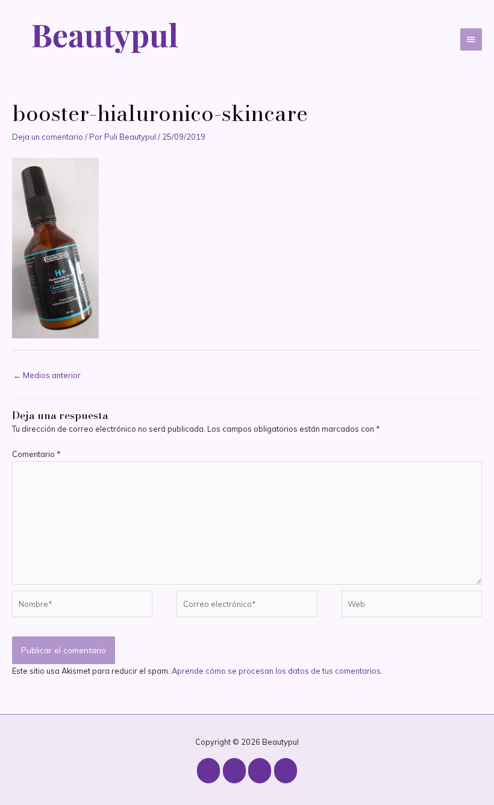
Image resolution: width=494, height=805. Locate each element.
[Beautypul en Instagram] (208, 770)
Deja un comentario (47, 136)
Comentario (36, 454)
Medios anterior (47, 375)
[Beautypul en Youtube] (234, 770)
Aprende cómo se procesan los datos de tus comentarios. (277, 671)
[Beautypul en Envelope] (285, 770)
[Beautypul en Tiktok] (259, 770)
